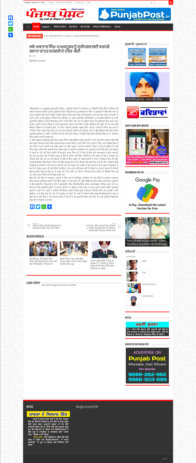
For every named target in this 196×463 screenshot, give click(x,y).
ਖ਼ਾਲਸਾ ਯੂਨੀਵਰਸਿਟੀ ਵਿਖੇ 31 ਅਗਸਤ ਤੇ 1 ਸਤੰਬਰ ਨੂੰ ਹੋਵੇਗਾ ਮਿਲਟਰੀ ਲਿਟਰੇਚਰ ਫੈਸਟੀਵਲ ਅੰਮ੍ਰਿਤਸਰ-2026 (102, 264)
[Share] (10, 35)
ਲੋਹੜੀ (144, 261)
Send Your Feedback (64, 3)
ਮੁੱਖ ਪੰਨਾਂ (28, 26)
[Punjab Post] (55, 13)
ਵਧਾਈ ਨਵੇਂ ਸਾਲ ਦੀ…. (150, 284)
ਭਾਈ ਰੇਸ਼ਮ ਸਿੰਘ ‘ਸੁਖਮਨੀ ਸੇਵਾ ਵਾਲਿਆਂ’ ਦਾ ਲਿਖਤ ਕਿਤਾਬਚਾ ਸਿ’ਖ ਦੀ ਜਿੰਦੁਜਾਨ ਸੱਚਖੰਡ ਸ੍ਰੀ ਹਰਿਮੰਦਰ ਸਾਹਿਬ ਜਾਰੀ (101, 227)
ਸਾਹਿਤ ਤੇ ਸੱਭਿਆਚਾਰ (101, 26)
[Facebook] (154, 2)
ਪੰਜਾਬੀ (36, 26)
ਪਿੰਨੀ (144, 273)
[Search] (171, 2)
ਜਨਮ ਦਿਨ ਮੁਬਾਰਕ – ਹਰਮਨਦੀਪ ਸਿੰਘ (144, 99)
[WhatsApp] (10, 29)
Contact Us (79, 3)
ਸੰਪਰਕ (117, 26)
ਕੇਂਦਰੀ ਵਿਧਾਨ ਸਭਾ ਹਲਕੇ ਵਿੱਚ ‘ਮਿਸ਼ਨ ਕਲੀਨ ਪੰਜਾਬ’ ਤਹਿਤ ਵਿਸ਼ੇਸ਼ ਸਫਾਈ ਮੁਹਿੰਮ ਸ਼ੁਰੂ (73, 261)
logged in (56, 285)
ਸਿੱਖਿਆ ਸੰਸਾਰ (60, 26)
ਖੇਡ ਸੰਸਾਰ (73, 26)
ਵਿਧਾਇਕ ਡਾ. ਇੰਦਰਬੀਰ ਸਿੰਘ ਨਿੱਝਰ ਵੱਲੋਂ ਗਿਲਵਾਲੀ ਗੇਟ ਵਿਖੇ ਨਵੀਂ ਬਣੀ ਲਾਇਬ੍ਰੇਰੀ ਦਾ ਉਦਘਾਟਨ (43, 261)
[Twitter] (10, 23)
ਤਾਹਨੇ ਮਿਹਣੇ (131, 257)
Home (51, 3)
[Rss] (151, 2)
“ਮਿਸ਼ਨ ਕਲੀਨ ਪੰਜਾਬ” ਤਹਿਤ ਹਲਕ (56, 36)
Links (89, 3)
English (45, 26)
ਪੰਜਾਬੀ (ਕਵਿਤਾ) (147, 296)
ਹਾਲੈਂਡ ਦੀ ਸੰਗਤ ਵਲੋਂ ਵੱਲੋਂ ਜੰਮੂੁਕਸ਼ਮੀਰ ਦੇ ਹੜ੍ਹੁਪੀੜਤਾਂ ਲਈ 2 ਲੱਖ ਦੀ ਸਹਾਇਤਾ (46, 226)
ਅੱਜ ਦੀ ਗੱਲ (85, 26)
